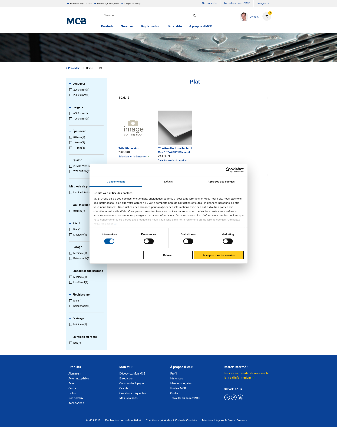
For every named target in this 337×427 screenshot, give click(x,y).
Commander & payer (131, 383)
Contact (175, 393)
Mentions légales (181, 383)
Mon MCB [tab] (126, 367)
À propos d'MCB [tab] (181, 367)
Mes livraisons (128, 398)
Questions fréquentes (132, 393)
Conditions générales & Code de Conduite (171, 420)
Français (261, 3)
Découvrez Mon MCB (132, 373)
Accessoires (76, 403)
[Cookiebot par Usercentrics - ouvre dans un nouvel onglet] (228, 170)
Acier (71, 383)
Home (89, 68)
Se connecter (209, 3)
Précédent (74, 68)
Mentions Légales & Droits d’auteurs (224, 420)
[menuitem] (209, 3)
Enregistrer (126, 378)
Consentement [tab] (116, 181)
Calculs (123, 388)
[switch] (149, 241)
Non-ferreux (75, 398)
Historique (176, 378)
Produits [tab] (74, 367)
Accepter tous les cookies (218, 255)
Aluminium (74, 373)
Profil (173, 373)
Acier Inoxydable (78, 378)
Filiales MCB (178, 388)
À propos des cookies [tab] (221, 181)
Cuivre (72, 388)
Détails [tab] (168, 181)
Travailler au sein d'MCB (237, 3)
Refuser (168, 255)
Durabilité (175, 26)
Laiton (72, 393)
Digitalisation (150, 26)
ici (115, 223)
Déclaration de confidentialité (123, 420)
